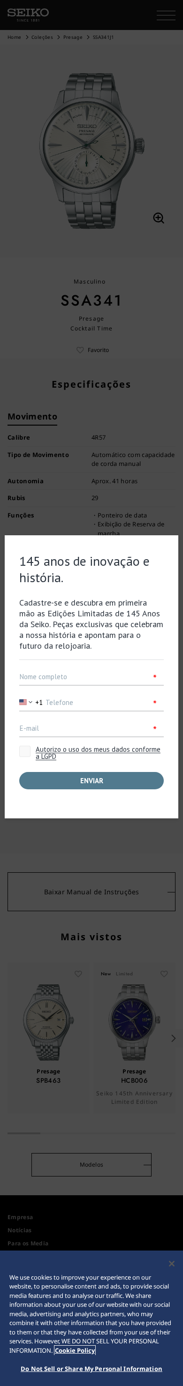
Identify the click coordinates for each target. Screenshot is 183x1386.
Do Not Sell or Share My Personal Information (91, 1368)
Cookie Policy (75, 1350)
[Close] (171, 1263)
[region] (91, 1318)
